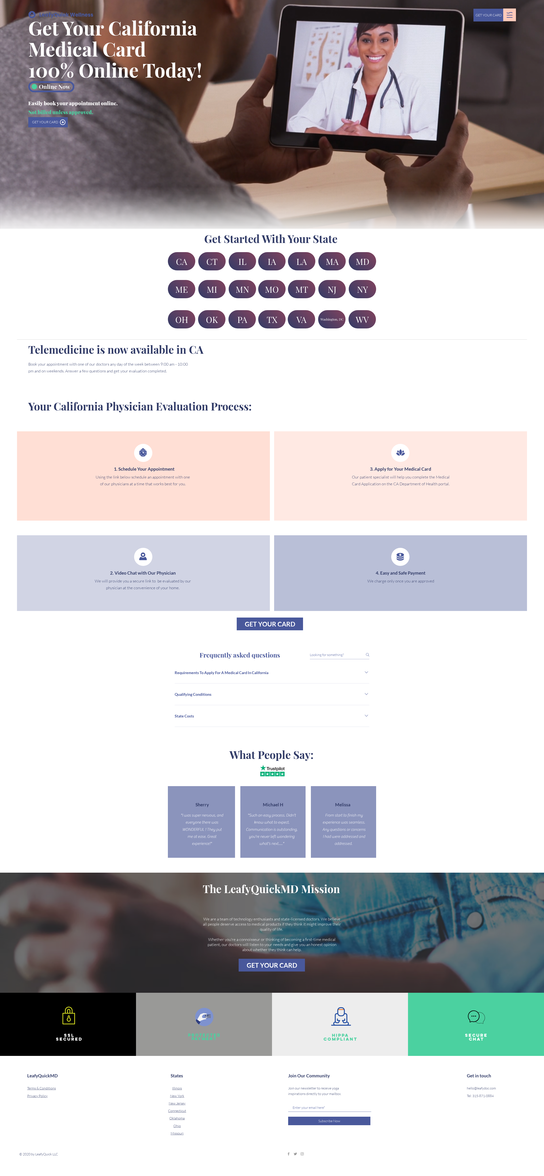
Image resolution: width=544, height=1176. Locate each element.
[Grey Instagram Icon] (302, 1154)
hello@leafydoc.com (481, 1088)
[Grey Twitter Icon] (295, 1154)
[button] (510, 15)
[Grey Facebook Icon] (288, 1154)
